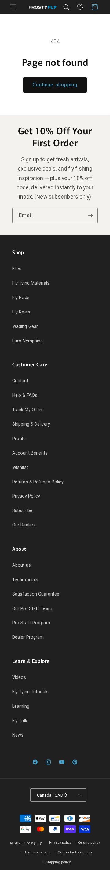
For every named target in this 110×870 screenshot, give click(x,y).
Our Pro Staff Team (32, 608)
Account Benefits (30, 453)
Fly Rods (21, 297)
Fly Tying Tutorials (30, 692)
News (18, 735)
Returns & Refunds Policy (38, 482)
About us (21, 565)
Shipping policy (58, 862)
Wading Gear (25, 326)
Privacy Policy (26, 496)
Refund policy (89, 842)
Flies (17, 268)
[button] (13, 7)
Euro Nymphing (27, 341)
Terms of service (38, 852)
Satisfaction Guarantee (35, 594)
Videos (19, 677)
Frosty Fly (33, 843)
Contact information (75, 852)
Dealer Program (28, 637)
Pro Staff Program (31, 622)
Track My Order (27, 409)
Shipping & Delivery (31, 424)
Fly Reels (21, 312)
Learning (20, 706)
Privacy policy (60, 842)
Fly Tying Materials (31, 283)
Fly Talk (19, 720)
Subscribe (22, 510)
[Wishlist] (80, 7)
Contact (20, 381)
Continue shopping (55, 85)
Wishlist (20, 467)
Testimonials (25, 579)
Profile (19, 438)
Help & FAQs (24, 395)
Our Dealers (24, 525)
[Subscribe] (90, 215)
